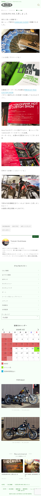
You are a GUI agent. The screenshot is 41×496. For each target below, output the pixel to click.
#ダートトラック (26, 226)
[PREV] (3, 329)
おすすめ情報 (6, 275)
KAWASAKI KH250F (22, 22)
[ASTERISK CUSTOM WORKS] (6, 5)
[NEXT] (38, 329)
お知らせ (5, 279)
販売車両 (25, 489)
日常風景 (5, 309)
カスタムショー (7, 284)
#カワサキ (15, 226)
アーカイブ (5, 314)
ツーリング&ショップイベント (12, 297)
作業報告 (5, 305)
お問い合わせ (21, 490)
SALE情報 (20, 10)
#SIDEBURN (6, 226)
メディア (5, 301)
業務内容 (18, 489)
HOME (3, 484)
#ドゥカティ (6, 230)
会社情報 (11, 489)
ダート (4, 292)
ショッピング (33, 489)
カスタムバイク (7, 288)
